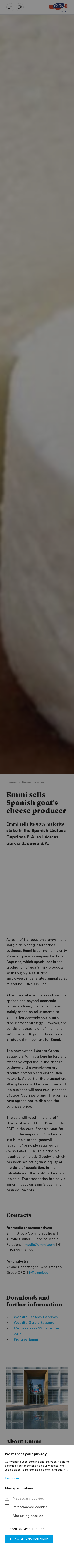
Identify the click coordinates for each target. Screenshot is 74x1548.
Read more (12, 1478)
